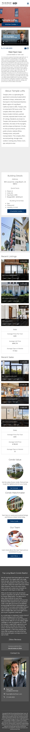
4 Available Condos (16, 211)
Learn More (14, 556)
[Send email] (25, 48)
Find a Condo (14, 521)
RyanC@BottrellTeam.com (14, 694)
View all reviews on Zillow (15, 648)
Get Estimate (14, 488)
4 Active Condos (10, 24)
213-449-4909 (7, 48)
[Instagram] (28, 48)
